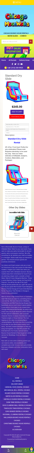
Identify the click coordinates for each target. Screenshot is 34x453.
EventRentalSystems (21, 439)
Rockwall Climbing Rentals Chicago (17, 414)
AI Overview (17, 430)
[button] (26, 224)
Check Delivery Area (17, 116)
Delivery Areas (24, 60)
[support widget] (32, 449)
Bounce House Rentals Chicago (17, 393)
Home (3, 60)
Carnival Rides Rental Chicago (17, 387)
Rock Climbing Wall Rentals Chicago (17, 405)
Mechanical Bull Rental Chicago (17, 390)
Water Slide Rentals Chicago (17, 396)
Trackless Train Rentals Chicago (17, 408)
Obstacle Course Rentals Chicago (17, 399)
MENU (18, 2)
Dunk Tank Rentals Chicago (17, 402)
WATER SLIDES (13, 36)
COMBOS (23, 36)
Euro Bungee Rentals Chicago (17, 411)
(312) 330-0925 (17, 68)
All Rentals (12, 60)
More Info (17, 233)
